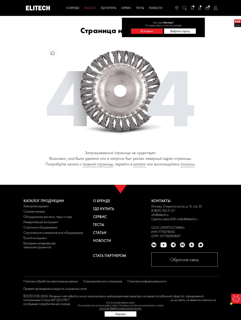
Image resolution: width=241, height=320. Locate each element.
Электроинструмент (36, 206)
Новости (155, 8)
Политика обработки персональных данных (50, 281)
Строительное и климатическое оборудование (53, 233)
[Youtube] (164, 244)
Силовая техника (34, 211)
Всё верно (147, 31)
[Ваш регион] (176, 8)
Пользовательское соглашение (102, 281)
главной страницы (98, 164)
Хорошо (120, 314)
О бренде (72, 8)
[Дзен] (191, 244)
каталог (139, 164)
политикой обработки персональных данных (120, 308)
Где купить (108, 8)
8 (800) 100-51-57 (163, 210)
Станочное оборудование (40, 227)
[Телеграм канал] (173, 244)
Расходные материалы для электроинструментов (39, 245)
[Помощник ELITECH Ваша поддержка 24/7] (236, 299)
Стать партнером (109, 255)
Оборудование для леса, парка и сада (47, 217)
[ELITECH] (37, 8)
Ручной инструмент (35, 238)
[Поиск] (184, 8)
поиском (187, 164)
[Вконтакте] (153, 244)
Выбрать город (180, 31)
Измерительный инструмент (40, 222)
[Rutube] (182, 244)
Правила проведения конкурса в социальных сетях (55, 289)
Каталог (90, 8)
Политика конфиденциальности (146, 281)
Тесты (140, 8)
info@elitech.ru (159, 215)
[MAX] (200, 244)
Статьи (99, 232)
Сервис (126, 8)
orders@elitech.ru (187, 219)
